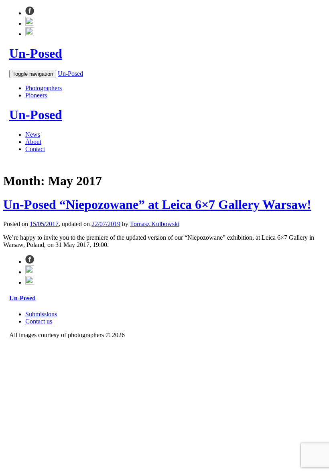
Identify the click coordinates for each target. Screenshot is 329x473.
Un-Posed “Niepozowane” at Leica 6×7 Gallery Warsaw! (157, 204)
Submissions (41, 314)
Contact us (38, 321)
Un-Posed (70, 73)
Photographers (43, 88)
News (32, 134)
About (33, 141)
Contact (35, 149)
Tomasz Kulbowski (154, 223)
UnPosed (35, 53)
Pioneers (36, 95)
